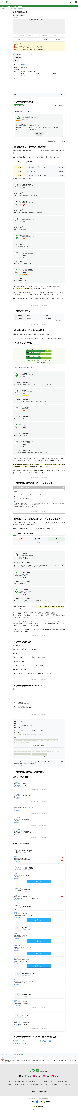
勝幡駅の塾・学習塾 (20, 1041)
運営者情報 (68, 1081)
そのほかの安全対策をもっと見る (39, 757)
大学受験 (38, 1076)
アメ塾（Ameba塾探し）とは (20, 1081)
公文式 (23, 65)
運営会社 (46, 1084)
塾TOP (3, 8)
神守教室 (16, 806)
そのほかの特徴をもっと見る (39, 745)
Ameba (33, 1101)
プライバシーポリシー (20, 1084)
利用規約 (10, 1084)
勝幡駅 (14, 8)
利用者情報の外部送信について (34, 1084)
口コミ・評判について (60, 105)
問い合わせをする (18, 765)
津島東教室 (16, 794)
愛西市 (11, 8)
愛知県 (7, 8)
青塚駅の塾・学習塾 (20, 1043)
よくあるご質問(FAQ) (64, 1084)
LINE (29, 1076)
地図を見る (17, 786)
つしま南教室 (17, 818)
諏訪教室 (16, 958)
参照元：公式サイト (60, 501)
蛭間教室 (16, 782)
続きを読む (39, 134)
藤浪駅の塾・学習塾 (47, 1041)
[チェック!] (62, 859)
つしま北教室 (17, 830)
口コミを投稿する (19, 105)
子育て (47, 1076)
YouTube (57, 1076)
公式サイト (39, 881)
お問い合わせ (54, 1084)
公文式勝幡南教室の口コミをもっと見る (55, 141)
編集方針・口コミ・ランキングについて (38, 1081)
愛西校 (15, 1021)
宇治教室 (16, 933)
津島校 (15, 856)
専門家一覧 (60, 1081)
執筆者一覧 (53, 1081)
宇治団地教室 (17, 946)
